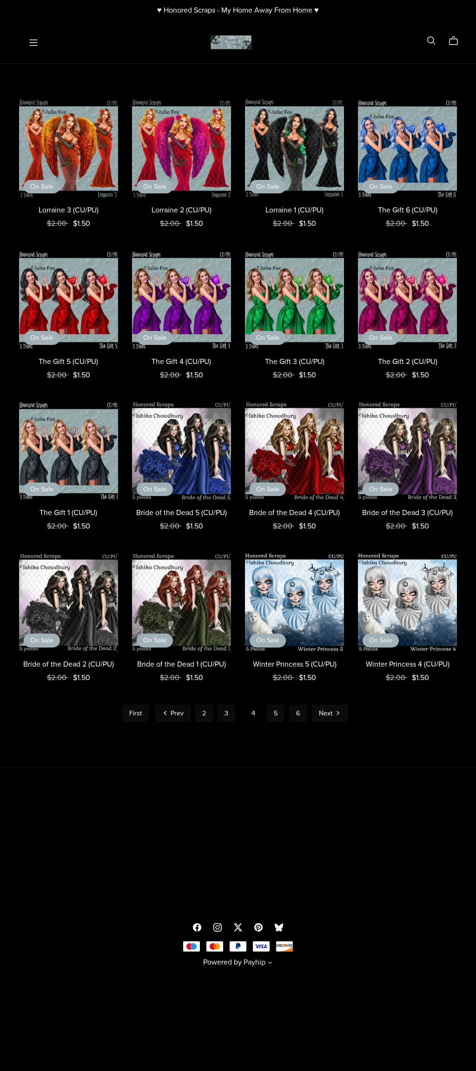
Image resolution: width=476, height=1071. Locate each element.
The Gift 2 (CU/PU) (407, 361)
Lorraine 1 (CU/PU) (294, 210)
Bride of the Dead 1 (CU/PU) (181, 664)
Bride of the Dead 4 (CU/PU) (294, 512)
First (135, 713)
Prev (176, 713)
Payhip (254, 962)
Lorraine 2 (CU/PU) (182, 210)
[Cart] (457, 41)
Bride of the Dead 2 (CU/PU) (68, 664)
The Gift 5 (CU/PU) (68, 361)
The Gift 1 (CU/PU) (68, 512)
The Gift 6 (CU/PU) (407, 210)
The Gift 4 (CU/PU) (181, 361)
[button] (270, 963)
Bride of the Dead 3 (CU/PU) (407, 512)
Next (326, 713)
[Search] (431, 40)
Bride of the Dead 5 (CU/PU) (181, 512)
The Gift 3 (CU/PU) (294, 361)
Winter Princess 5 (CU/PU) (295, 664)
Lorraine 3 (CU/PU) (69, 210)
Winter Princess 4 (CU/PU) (408, 664)
